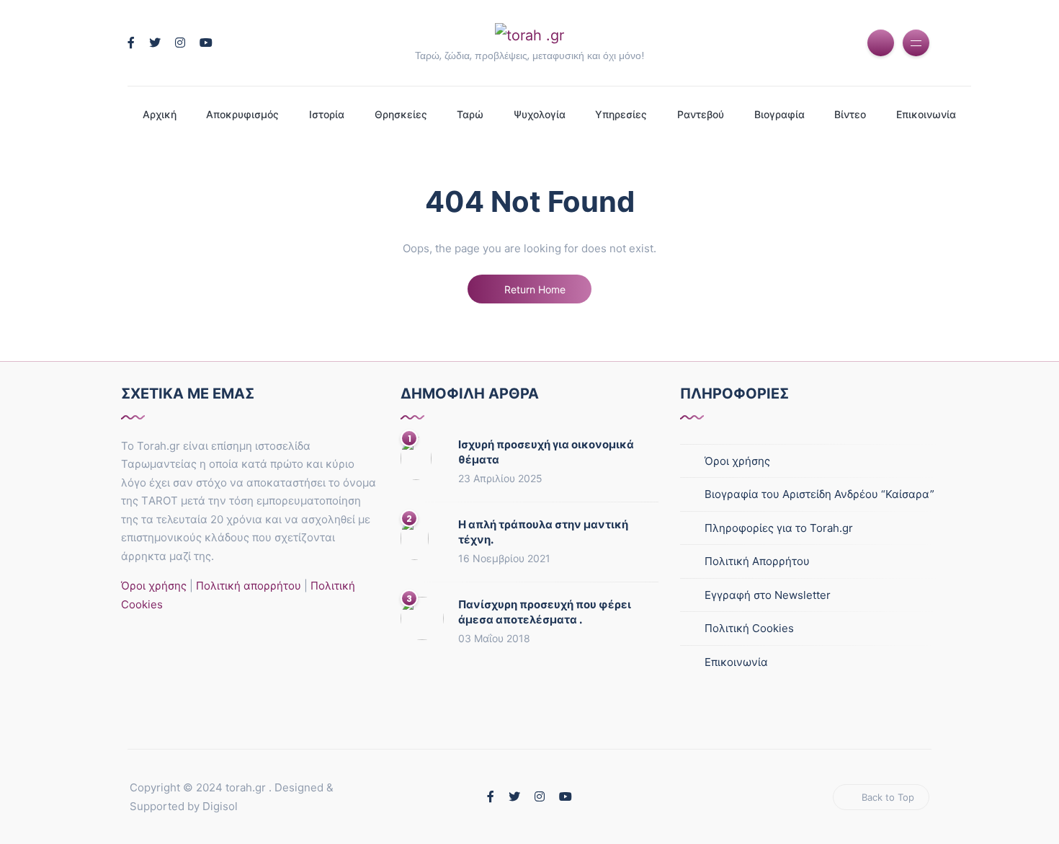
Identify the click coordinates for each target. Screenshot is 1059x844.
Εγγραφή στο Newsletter (768, 595)
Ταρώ (470, 114)
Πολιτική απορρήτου (247, 585)
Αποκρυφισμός (242, 114)
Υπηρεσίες (621, 114)
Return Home (533, 289)
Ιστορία (326, 114)
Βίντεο (850, 114)
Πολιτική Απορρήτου (757, 561)
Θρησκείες (401, 114)
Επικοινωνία (926, 114)
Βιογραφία (779, 114)
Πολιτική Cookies (749, 628)
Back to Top (888, 797)
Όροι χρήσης (154, 585)
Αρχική (159, 114)
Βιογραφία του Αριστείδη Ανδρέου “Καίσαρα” (819, 494)
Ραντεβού (700, 114)
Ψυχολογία (540, 114)
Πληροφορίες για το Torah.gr (779, 528)
